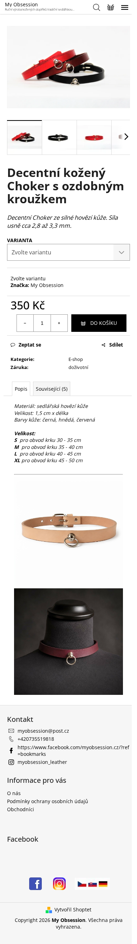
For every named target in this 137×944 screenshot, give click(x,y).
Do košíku (103, 323)
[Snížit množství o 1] (25, 323)
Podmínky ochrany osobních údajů (47, 801)
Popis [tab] (21, 388)
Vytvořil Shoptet (72, 909)
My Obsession (47, 285)
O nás (14, 793)
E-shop (75, 359)
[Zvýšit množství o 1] (59, 323)
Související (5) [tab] (51, 388)
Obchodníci (20, 809)
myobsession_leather (42, 762)
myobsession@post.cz (43, 730)
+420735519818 (36, 739)
